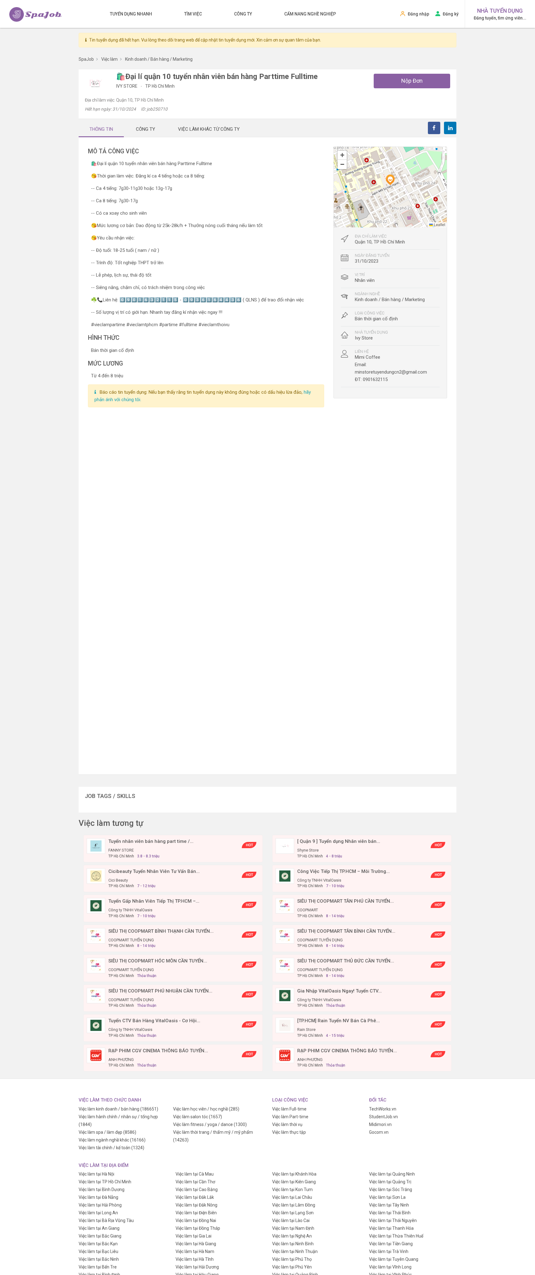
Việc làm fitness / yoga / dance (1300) (210, 1124)
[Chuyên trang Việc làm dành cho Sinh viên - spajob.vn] (36, 14)
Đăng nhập (418, 13)
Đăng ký (451, 13)
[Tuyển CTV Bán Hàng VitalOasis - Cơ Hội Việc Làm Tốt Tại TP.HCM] (96, 1025)
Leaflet (439, 224)
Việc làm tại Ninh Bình (293, 1243)
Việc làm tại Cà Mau (195, 1174)
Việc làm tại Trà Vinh (388, 1251)
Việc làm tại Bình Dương (101, 1189)
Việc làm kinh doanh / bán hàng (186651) (118, 1108)
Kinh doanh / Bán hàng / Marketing (390, 299)
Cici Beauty (118, 880)
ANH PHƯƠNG (121, 1059)
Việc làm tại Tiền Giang (391, 1243)
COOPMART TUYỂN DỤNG (131, 940)
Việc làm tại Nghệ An (292, 1235)
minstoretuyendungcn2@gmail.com (391, 372)
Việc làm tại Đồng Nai (196, 1220)
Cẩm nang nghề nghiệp (310, 13)
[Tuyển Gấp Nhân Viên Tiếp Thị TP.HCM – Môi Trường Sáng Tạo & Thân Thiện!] (96, 905)
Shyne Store (308, 850)
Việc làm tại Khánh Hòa (294, 1174)
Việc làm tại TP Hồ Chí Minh (105, 1181)
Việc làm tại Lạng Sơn (293, 1212)
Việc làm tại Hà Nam (195, 1251)
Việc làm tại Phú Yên (292, 1266)
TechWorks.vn (382, 1108)
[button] (390, 179)
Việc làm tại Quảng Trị (390, 1181)
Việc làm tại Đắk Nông (196, 1205)
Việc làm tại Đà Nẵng (98, 1197)
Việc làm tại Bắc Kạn (98, 1243)
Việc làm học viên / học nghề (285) (206, 1108)
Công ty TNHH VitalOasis (319, 880)
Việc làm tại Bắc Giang (100, 1235)
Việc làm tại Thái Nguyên (393, 1220)
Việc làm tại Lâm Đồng (293, 1205)
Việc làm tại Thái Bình (390, 1212)
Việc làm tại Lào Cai (291, 1220)
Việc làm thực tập (289, 1132)
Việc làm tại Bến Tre (98, 1266)
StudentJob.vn (383, 1116)
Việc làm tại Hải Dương (197, 1266)
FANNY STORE (121, 850)
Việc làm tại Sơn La (387, 1197)
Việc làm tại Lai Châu (292, 1197)
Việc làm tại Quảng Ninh (392, 1174)
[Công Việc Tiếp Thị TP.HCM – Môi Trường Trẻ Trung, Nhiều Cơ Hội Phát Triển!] (285, 875)
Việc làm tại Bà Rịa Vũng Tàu (106, 1220)
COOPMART (307, 910)
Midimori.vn (380, 1124)
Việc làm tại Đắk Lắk (195, 1197)
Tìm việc (193, 13)
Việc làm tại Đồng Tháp (198, 1228)
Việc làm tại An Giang (99, 1228)
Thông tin (101, 129)
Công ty (243, 13)
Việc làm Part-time (290, 1116)
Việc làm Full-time (289, 1108)
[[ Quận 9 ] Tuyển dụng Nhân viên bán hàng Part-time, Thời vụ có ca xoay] (285, 845)
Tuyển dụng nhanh (131, 13)
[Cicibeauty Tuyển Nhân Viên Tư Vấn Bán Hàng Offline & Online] (96, 875)
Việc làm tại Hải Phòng (100, 1205)
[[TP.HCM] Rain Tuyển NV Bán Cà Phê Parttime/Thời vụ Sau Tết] (285, 1025)
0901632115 (375, 379)
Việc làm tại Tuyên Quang (393, 1259)
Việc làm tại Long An (98, 1212)
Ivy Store (127, 86)
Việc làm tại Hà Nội (96, 1174)
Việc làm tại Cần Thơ (195, 1181)
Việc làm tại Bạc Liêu (98, 1251)
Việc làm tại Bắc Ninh (99, 1259)
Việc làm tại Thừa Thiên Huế (396, 1235)
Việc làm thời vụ (287, 1124)
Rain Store (306, 1029)
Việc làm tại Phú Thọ (292, 1259)
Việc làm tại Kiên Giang (294, 1181)
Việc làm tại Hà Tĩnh (195, 1259)
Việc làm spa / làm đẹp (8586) (107, 1132)
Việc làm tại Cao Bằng (197, 1189)
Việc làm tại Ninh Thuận (295, 1251)
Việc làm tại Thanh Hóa (391, 1228)
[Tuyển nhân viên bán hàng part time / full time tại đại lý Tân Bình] (96, 845)
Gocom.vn (379, 1132)
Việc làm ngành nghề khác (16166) (112, 1139)
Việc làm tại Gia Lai (193, 1235)
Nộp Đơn (412, 80)
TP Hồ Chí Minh (160, 86)
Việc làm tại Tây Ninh (389, 1205)
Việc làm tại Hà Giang (196, 1243)
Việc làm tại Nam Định (293, 1228)
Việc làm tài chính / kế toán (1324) (111, 1147)
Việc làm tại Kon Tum (292, 1189)
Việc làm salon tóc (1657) (197, 1116)
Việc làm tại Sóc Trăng (390, 1189)
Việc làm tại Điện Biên (196, 1212)
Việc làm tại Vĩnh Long (390, 1266)
